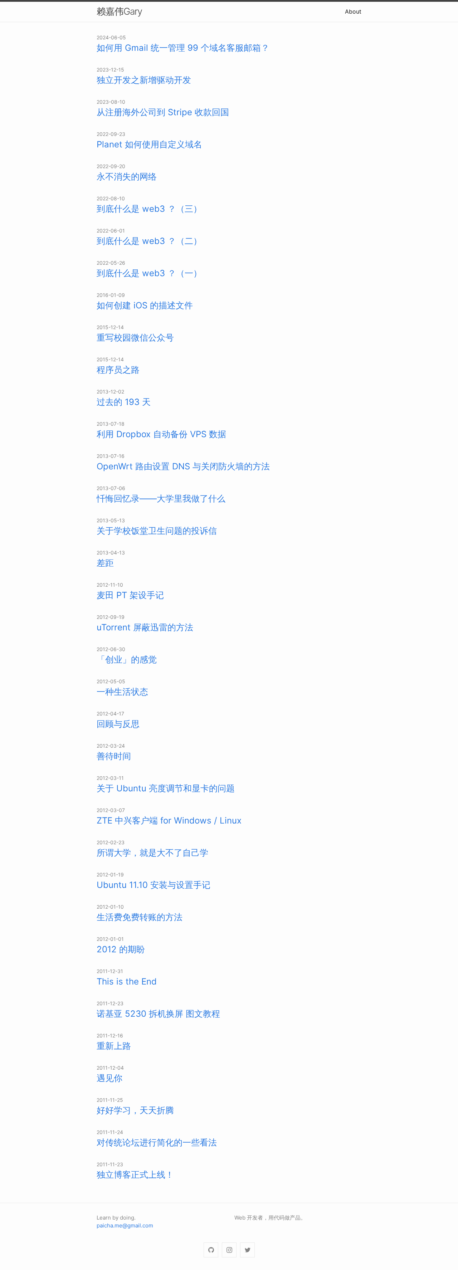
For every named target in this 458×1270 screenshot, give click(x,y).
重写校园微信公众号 (135, 337)
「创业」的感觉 (127, 659)
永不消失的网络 (127, 176)
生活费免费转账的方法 (139, 917)
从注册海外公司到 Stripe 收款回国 (163, 112)
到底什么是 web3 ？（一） (149, 273)
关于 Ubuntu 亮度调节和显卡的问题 (166, 788)
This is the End (127, 981)
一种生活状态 (122, 692)
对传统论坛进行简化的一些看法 (157, 1142)
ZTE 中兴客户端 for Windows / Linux (169, 820)
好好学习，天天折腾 (135, 1110)
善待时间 (114, 756)
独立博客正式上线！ (135, 1174)
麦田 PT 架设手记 (130, 595)
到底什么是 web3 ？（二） (149, 241)
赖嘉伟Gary (119, 11)
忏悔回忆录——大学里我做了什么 (161, 498)
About (353, 11)
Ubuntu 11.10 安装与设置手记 (153, 885)
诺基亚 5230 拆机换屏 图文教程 (158, 1013)
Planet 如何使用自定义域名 (149, 144)
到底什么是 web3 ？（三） (149, 209)
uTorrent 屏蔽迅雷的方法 (145, 627)
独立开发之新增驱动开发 (144, 80)
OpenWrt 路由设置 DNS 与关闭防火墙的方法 (183, 466)
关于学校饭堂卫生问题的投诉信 (157, 531)
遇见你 (109, 1078)
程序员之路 (118, 370)
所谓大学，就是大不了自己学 (152, 853)
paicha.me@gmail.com (125, 1225)
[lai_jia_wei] (247, 1250)
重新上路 (114, 1046)
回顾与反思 (118, 724)
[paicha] (211, 1250)
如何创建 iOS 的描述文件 (145, 305)
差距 (105, 563)
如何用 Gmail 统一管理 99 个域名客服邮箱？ (183, 48)
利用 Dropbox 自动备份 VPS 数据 (161, 434)
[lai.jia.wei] (229, 1250)
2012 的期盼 (121, 949)
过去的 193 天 (124, 402)
